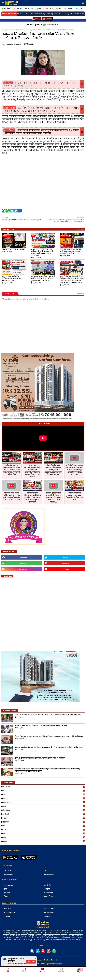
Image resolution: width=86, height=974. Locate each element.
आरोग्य (50, 9)
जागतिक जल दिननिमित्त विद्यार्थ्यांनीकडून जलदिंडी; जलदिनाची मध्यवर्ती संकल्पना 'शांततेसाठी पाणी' (48, 715)
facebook (23, 557)
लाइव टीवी (42, 972)
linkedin (7, 916)
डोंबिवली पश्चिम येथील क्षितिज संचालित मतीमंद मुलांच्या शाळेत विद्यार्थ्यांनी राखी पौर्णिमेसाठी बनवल (12, 496)
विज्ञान (40, 9)
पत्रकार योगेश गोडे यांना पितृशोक (13, 249)
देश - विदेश (49, 896)
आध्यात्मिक (44, 787)
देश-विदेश (7, 9)
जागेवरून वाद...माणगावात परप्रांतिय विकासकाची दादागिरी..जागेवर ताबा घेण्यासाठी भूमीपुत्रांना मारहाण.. (33, 471)
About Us (7, 909)
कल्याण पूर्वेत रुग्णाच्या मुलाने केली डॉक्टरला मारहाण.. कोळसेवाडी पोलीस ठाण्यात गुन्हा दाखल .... (53, 497)
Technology (8, 874)
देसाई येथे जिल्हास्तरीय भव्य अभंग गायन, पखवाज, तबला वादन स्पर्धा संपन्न (40, 758)
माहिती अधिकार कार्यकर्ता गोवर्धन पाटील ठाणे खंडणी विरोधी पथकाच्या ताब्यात (41, 726)
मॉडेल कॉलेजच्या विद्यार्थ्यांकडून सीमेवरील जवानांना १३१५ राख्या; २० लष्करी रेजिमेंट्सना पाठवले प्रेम (32, 497)
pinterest (65, 563)
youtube (65, 569)
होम (7, 972)
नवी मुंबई (44, 814)
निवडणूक (44, 822)
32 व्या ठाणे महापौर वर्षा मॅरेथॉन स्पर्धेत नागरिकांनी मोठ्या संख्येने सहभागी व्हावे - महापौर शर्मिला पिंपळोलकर (42, 252)
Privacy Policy (9, 912)
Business (48, 871)
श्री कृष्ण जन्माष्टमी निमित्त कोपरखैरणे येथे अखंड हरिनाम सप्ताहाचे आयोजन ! (12, 279)
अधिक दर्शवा (80, 229)
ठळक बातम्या (44, 802)
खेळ (59, 9)
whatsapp (23, 563)
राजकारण (19, 9)
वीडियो (24, 972)
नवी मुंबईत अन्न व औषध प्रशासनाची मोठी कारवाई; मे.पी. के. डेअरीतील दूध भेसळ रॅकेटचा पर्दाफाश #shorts (74, 469)
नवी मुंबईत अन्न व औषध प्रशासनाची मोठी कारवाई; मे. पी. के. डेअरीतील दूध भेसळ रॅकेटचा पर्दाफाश (43, 279)
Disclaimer (49, 912)
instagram (23, 569)
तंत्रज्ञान (79, 9)
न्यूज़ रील (61, 972)
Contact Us (49, 909)
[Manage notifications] (81, 969)
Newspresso (50, 874)
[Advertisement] (18, 613)
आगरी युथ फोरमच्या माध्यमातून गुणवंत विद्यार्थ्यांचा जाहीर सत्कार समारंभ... (74, 496)
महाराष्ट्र (11, 30)
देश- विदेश (44, 810)
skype (47, 916)
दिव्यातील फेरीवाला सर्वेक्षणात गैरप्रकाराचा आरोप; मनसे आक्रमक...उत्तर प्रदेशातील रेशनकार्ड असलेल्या (53, 469)
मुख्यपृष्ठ (5, 30)
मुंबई (44, 837)
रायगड (44, 841)
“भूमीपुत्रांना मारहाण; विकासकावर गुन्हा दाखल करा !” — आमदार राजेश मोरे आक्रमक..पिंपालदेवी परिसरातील (11, 469)
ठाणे (44, 806)
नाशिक (44, 818)
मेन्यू (78, 972)
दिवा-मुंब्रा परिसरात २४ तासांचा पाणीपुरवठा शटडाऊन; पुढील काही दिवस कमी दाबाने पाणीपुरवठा (71, 251)
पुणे (44, 826)
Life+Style (8, 871)
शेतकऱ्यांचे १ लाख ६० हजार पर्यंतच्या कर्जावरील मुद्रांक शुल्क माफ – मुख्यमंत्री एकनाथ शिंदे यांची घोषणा (49, 736)
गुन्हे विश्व (44, 798)
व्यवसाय (30, 9)
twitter (65, 557)
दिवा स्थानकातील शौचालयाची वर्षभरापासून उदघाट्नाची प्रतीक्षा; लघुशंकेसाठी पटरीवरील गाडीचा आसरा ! (49, 747)
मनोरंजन (69, 9)
